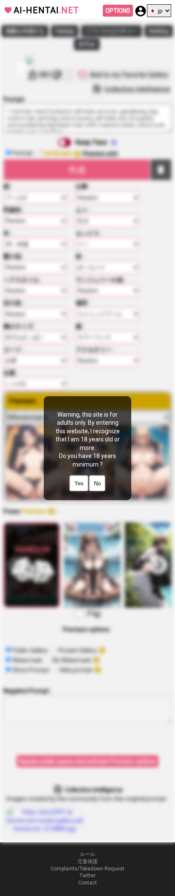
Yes (79, 483)
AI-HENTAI (46, 10)
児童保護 (87, 861)
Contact (87, 883)
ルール (87, 854)
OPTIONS (117, 10)
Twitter (87, 876)
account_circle (140, 11)
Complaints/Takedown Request (87, 869)
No (97, 483)
